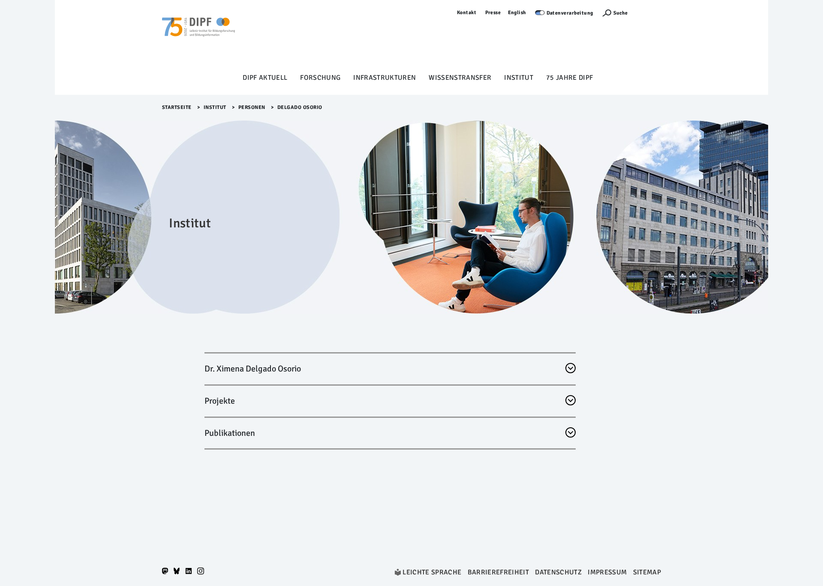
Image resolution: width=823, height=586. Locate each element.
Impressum (607, 572)
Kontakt (467, 12)
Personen (251, 107)
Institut (518, 77)
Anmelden (648, 12)
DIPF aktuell (265, 77)
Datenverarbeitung (570, 13)
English (517, 12)
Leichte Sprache (431, 572)
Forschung (320, 77)
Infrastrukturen (384, 77)
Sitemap (647, 572)
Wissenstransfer (460, 77)
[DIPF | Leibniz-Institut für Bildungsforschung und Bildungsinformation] (198, 39)
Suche (620, 13)
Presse (493, 12)
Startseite (177, 107)
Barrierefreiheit (498, 572)
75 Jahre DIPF (569, 77)
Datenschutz (558, 572)
